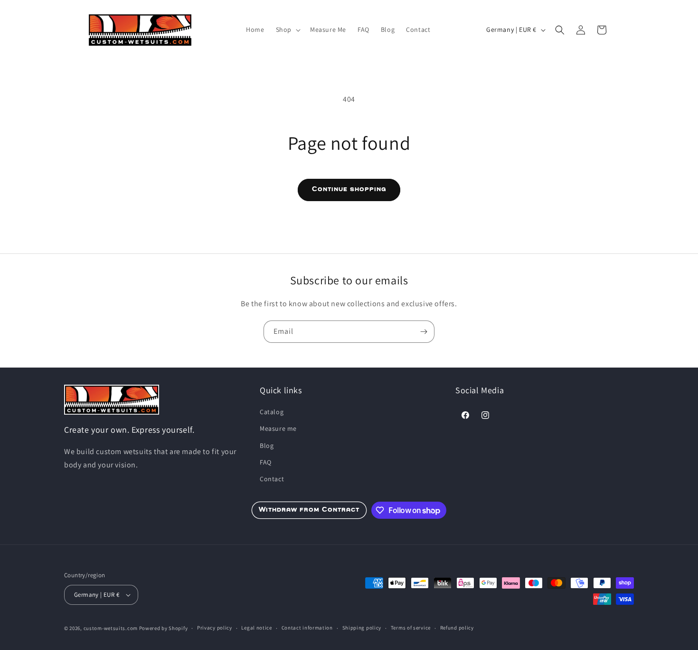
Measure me (278, 428)
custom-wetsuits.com (111, 628)
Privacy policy (214, 627)
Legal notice (256, 627)
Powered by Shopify (163, 628)
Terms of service (411, 627)
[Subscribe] (423, 331)
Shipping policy (362, 627)
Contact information (307, 627)
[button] (287, 29)
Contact (272, 479)
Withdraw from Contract (309, 510)
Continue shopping (349, 189)
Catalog (271, 411)
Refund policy (457, 627)
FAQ (266, 462)
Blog (267, 445)
